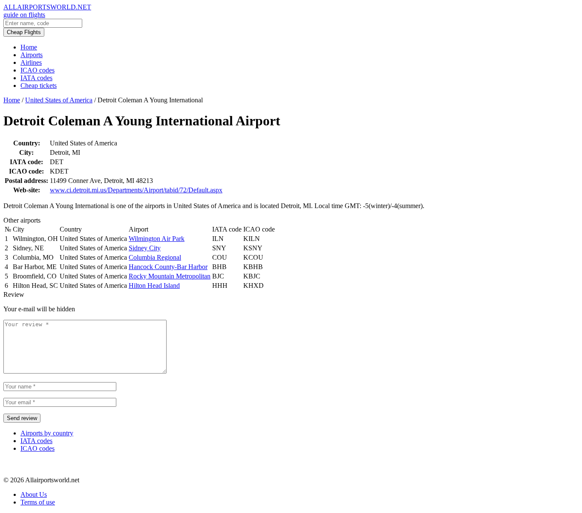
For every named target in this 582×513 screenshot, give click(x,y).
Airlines (31, 62)
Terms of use (37, 502)
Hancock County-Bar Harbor (168, 266)
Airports (31, 54)
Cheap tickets (38, 85)
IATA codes (36, 77)
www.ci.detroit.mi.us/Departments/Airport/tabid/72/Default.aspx (136, 190)
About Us (33, 494)
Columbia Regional (155, 257)
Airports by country (46, 433)
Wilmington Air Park (156, 238)
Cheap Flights (24, 32)
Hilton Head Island (154, 285)
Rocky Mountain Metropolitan (169, 276)
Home (28, 47)
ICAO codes (37, 70)
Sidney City (145, 248)
